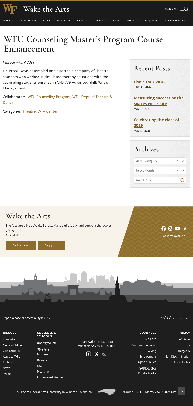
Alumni (131, 20)
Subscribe (21, 245)
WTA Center (26, 20)
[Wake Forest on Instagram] (104, 355)
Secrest (117, 20)
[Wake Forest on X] (96, 355)
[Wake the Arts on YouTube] (177, 228)
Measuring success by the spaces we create (159, 100)
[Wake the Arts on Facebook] (163, 228)
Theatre (29, 111)
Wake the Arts (46, 9)
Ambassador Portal (174, 20)
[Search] (182, 180)
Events (80, 20)
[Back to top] (181, 391)
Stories (46, 20)
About (6, 20)
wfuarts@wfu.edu (175, 236)
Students (62, 20)
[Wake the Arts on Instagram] (170, 228)
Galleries (98, 20)
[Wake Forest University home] (10, 9)
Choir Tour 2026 (149, 82)
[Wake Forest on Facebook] (88, 355)
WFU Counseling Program (49, 96)
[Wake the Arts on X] (185, 228)
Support (149, 20)
